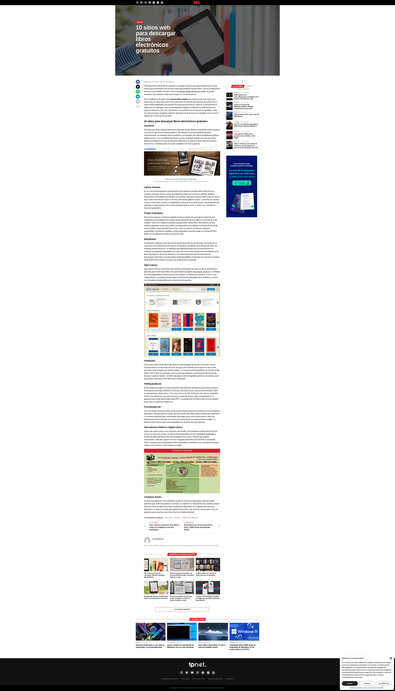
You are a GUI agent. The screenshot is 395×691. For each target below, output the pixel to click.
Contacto (229, 679)
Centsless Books (152, 497)
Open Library (150, 265)
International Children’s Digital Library (163, 427)
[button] (391, 658)
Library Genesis (152, 187)
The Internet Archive (201, 272)
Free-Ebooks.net (152, 407)
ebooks (178, 518)
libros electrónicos (190, 518)
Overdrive (149, 125)
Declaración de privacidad (375, 687)
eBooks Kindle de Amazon (189, 91)
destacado (169, 518)
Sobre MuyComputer (170, 679)
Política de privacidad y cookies (358, 687)
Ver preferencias (384, 683)
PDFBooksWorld (152, 384)
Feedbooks (149, 360)
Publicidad (185, 679)
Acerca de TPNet (198, 679)
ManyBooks (150, 239)
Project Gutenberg (153, 213)
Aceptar (350, 683)
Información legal (215, 679)
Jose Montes (170, 82)
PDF (160, 391)
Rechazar (367, 683)
